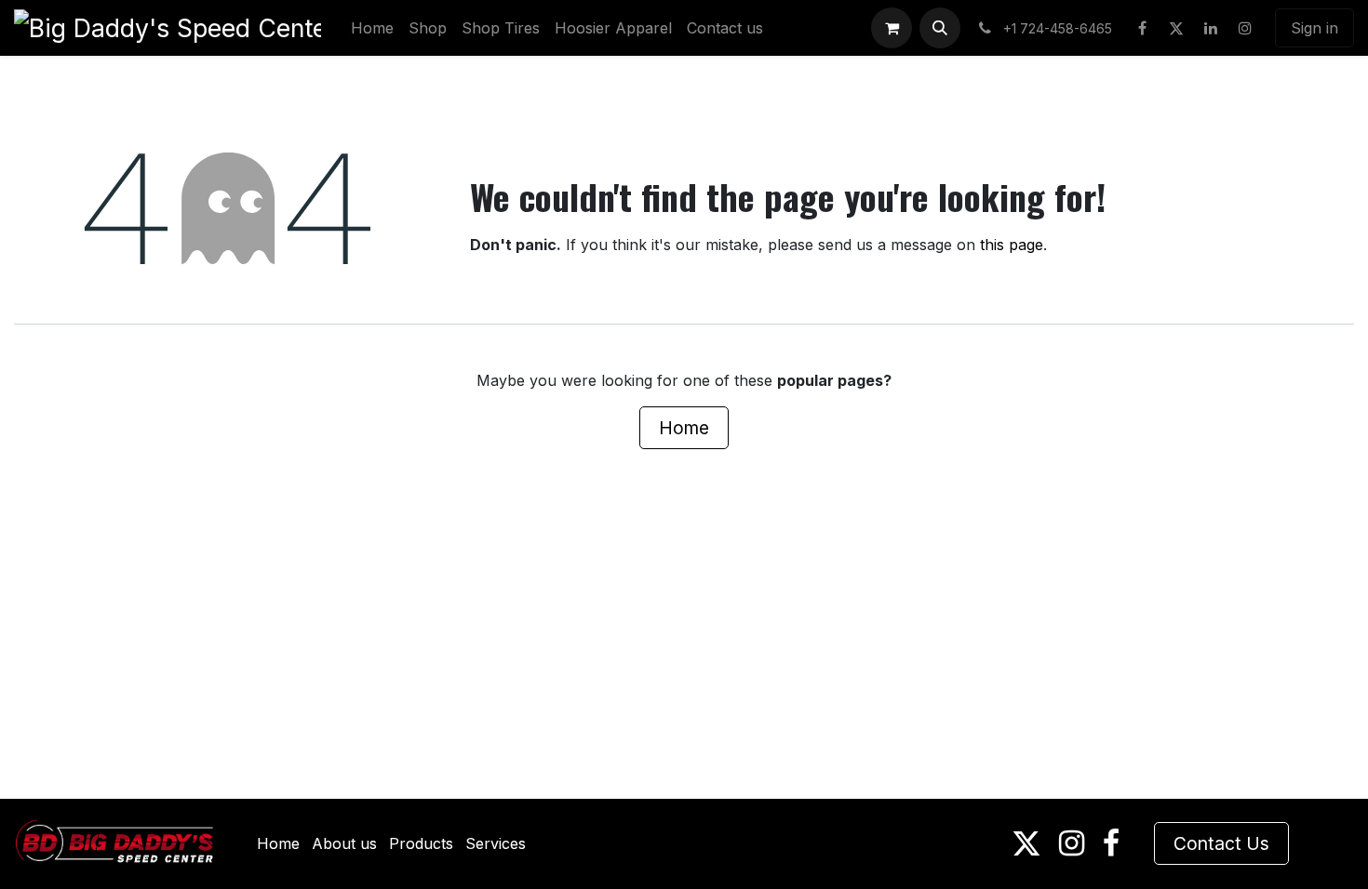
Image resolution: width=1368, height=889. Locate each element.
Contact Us (1221, 843)
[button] (939, 27)
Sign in (1314, 28)
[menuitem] (372, 27)
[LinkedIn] (1211, 28)
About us (344, 843)
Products (421, 843)
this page (1011, 244)
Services (495, 843)
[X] (1176, 28)
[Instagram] (1245, 28)
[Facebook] (1142, 28)
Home (684, 428)
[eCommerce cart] (891, 27)
